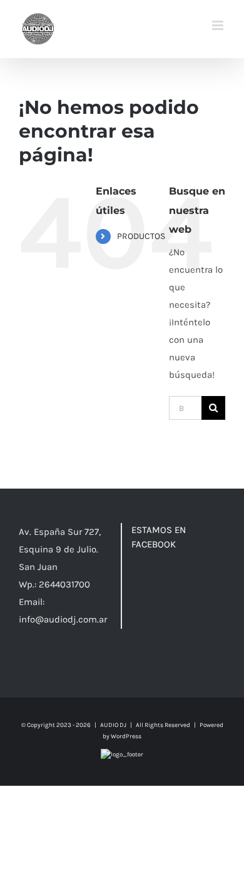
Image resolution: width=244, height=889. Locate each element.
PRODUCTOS (141, 236)
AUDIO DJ (113, 725)
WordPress (126, 736)
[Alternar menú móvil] (218, 25)
